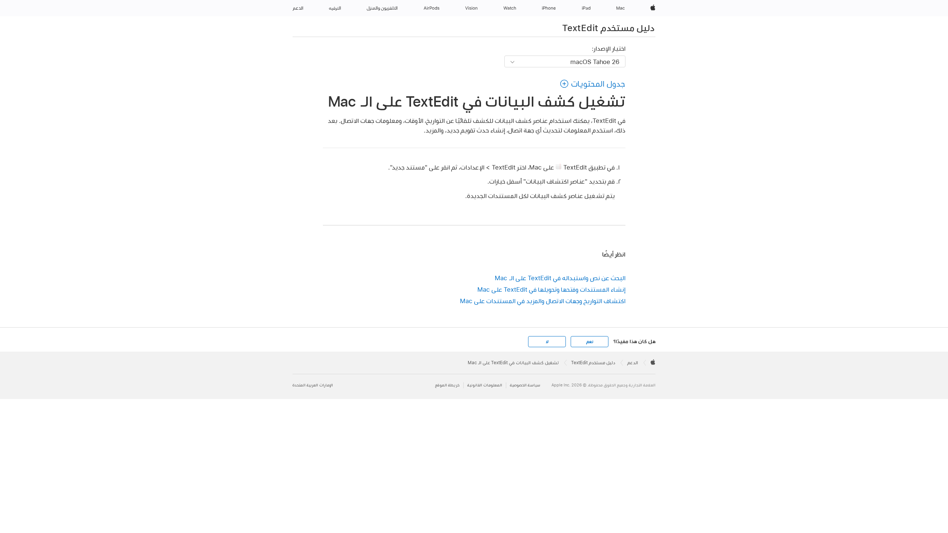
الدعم (632, 363)
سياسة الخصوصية (525, 385)
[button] (592, 84)
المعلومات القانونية (484, 385)
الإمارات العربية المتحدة (313, 385)
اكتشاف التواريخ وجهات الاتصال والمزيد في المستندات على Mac (542, 301)
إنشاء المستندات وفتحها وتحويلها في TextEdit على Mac (551, 289)
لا (547, 341)
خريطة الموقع (447, 385)
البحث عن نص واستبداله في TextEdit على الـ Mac (560, 278)
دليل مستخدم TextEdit (608, 27)
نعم (589, 341)
